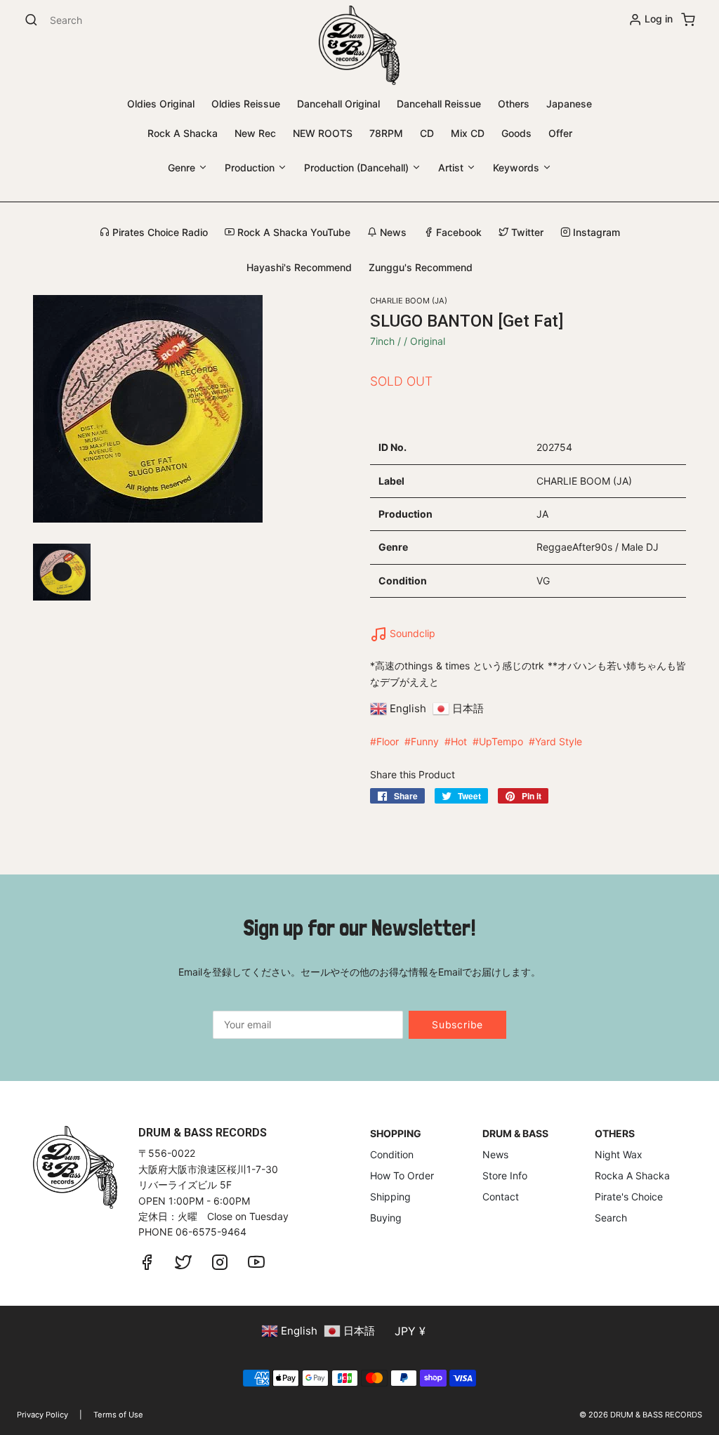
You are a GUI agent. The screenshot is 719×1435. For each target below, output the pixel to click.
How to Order (402, 1175)
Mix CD (467, 133)
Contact (500, 1197)
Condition (392, 1154)
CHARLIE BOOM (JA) (408, 301)
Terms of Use (118, 1415)
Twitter (525, 232)
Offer (560, 133)
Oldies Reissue (245, 104)
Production (251, 167)
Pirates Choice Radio (159, 232)
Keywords (517, 167)
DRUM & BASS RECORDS (656, 1415)
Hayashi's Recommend (299, 267)
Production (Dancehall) (357, 167)
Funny (425, 741)
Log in (659, 19)
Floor (387, 741)
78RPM (386, 133)
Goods (516, 133)
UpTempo (501, 741)
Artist (452, 167)
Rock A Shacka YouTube (292, 232)
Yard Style (558, 741)
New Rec (255, 133)
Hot (459, 741)
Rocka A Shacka (632, 1175)
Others (513, 104)
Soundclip (411, 633)
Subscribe (457, 1024)
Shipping (390, 1197)
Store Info (504, 1175)
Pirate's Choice (629, 1197)
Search (611, 1218)
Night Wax (618, 1154)
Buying (386, 1218)
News (392, 232)
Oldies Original (160, 104)
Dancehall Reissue (439, 104)
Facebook (457, 232)
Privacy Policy (42, 1415)
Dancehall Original (338, 104)
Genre (183, 167)
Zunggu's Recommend (421, 267)
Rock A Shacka (182, 133)
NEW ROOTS (322, 133)
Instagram (595, 232)
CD (427, 133)
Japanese (569, 104)
